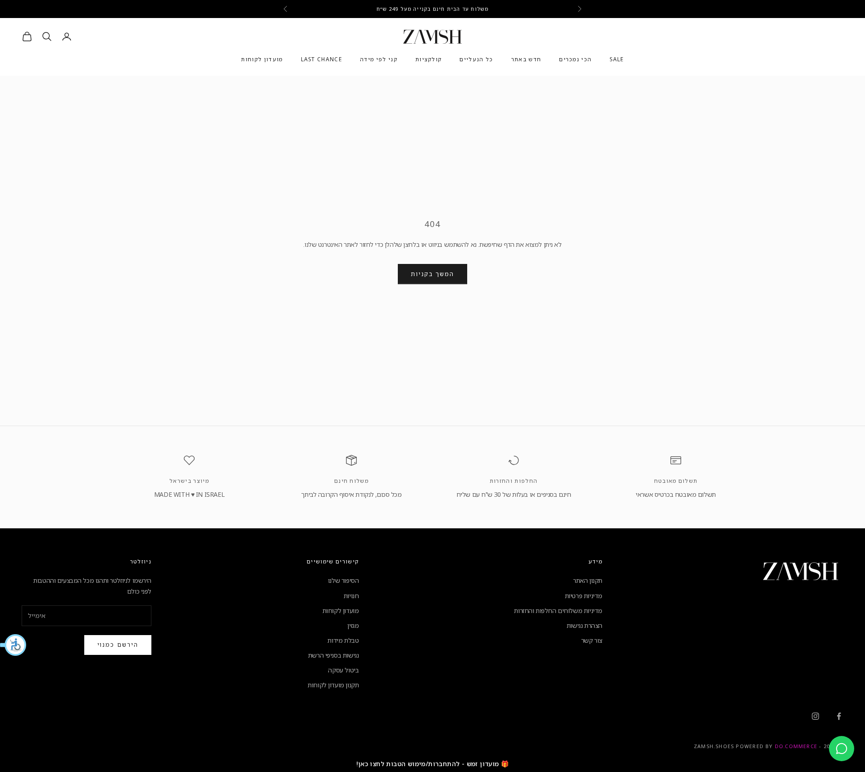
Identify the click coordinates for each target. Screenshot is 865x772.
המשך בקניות (432, 274)
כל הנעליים (476, 60)
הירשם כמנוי (117, 644)
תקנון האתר (587, 580)
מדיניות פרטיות (583, 595)
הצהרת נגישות (584, 625)
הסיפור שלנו (343, 580)
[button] (13, 645)
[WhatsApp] (841, 748)
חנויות (351, 595)
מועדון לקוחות (261, 60)
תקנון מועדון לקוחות (333, 685)
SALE (617, 60)
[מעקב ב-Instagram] (815, 716)
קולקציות (428, 60)
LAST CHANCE (321, 60)
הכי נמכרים (575, 60)
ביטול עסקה (343, 670)
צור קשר (591, 640)
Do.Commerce (796, 746)
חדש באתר (526, 60)
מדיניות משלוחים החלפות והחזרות (558, 610)
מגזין (353, 625)
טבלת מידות (343, 640)
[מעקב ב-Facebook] (838, 716)
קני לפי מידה (378, 60)
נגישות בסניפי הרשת (333, 655)
